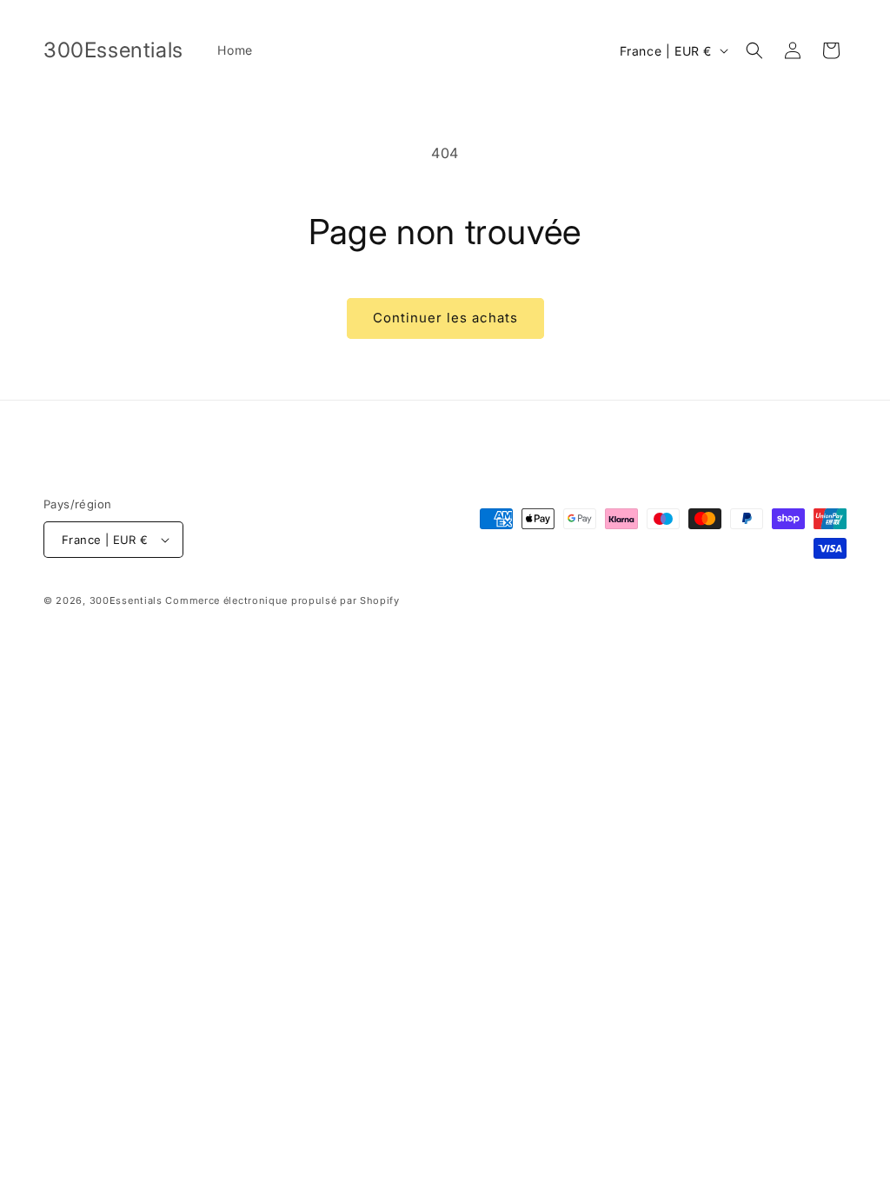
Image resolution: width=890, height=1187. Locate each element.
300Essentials (126, 600)
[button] (754, 50)
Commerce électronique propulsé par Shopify (282, 600)
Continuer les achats (445, 317)
